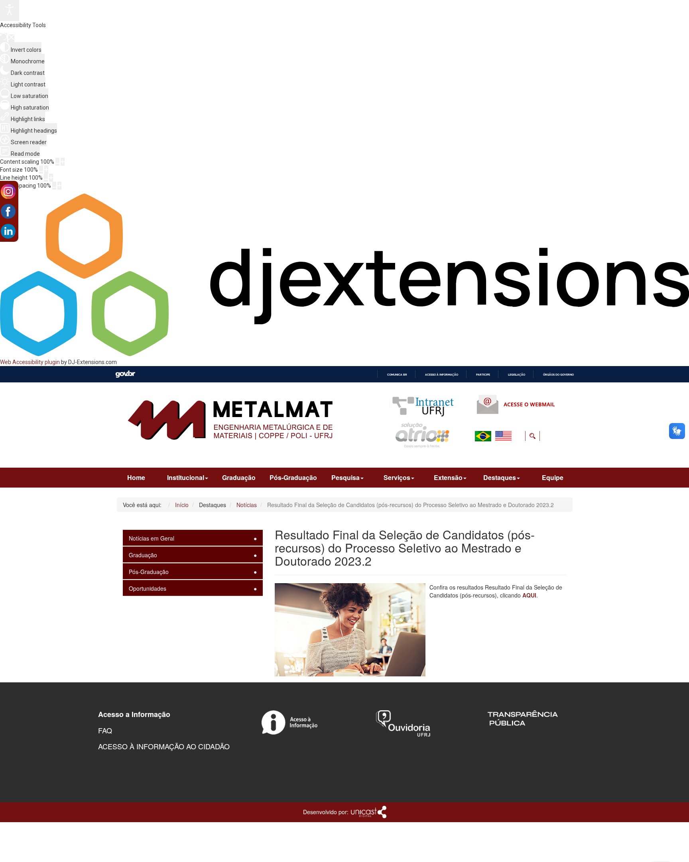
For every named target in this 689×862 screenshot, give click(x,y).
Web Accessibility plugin (30, 362)
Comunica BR (397, 374)
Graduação (239, 477)
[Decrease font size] (41, 170)
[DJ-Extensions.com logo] (344, 354)
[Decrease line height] (46, 178)
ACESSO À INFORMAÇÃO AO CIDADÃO (164, 746)
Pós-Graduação (293, 477)
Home (136, 477)
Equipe (552, 477)
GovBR (125, 374)
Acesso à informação (441, 374)
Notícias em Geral (151, 538)
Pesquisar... (483, 455)
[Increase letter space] (59, 186)
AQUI (529, 595)
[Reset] (3, 37)
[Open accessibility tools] (9, 10)
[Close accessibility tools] (11, 38)
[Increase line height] (51, 178)
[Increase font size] (46, 170)
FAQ (105, 730)
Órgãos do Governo (558, 374)
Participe (483, 374)
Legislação (516, 374)
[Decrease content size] (57, 162)
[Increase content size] (63, 162)
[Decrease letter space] (54, 186)
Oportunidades (147, 588)
